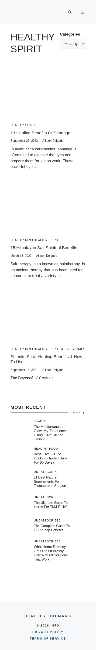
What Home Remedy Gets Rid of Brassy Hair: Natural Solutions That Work (51, 553)
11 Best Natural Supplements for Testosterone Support (50, 481)
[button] (69, 12)
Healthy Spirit (22, 125)
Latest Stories (72, 349)
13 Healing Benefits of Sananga (40, 133)
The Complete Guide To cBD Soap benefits (52, 528)
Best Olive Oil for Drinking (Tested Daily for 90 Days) (50, 458)
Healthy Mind (21, 240)
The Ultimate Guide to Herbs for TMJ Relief (51, 505)
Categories (70, 34)
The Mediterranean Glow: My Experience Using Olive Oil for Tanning (50, 433)
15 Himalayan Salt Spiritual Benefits (43, 247)
